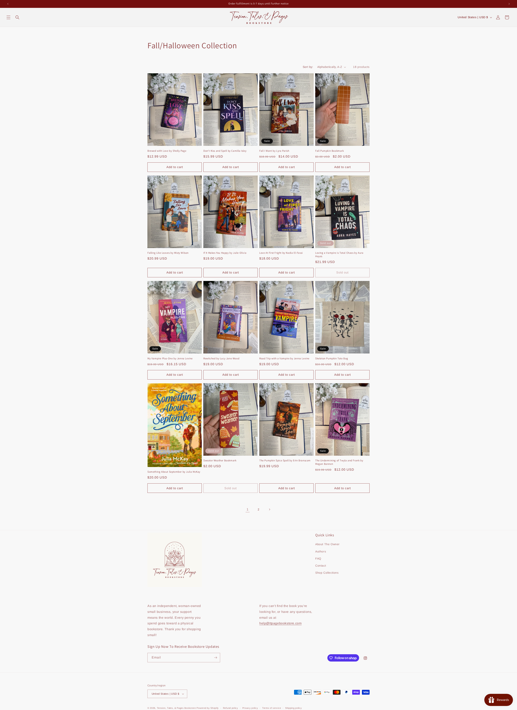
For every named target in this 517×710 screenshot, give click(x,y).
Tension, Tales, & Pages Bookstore (176, 708)
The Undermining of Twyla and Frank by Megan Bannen (339, 462)
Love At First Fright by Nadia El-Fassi (281, 253)
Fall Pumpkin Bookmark (329, 151)
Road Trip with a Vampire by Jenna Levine (284, 358)
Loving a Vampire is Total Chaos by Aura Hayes (339, 254)
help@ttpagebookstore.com (280, 623)
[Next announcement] (509, 4)
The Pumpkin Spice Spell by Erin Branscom (285, 460)
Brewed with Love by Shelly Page (166, 151)
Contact (320, 565)
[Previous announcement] (7, 4)
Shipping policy (293, 708)
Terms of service (271, 708)
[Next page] (269, 509)
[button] (8, 17)
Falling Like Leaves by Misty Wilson (168, 253)
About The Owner (327, 544)
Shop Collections (327, 572)
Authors (320, 551)
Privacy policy (250, 708)
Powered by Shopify (208, 708)
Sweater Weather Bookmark (219, 460)
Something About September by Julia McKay (173, 471)
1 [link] (248, 509)
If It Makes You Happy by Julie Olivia (224, 253)
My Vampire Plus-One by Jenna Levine (170, 358)
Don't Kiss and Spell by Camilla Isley (224, 151)
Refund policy (230, 708)
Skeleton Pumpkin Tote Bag (331, 358)
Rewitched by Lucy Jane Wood (221, 358)
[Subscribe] (215, 657)
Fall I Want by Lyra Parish (274, 151)
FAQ (318, 558)
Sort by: (308, 66)
